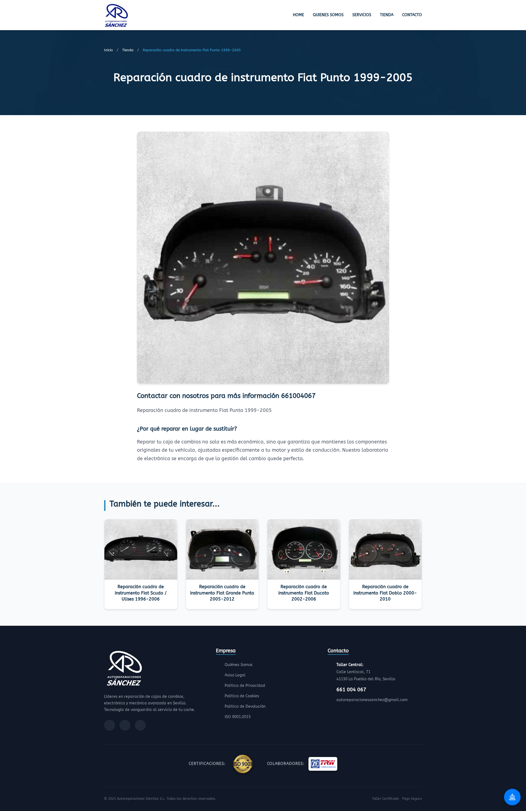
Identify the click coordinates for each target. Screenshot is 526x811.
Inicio (108, 50)
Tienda (386, 15)
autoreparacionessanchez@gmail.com (372, 700)
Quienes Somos (328, 15)
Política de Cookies (242, 696)
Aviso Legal (235, 675)
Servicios (361, 15)
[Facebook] (109, 725)
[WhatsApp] (140, 725)
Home (298, 15)
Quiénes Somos (239, 664)
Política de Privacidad (245, 685)
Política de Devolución (245, 706)
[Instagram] (124, 725)
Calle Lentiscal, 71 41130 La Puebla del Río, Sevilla (365, 671)
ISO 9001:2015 (238, 717)
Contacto (412, 15)
